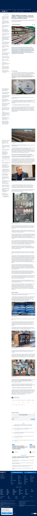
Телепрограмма (9, 9)
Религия (25, 482)
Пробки (22, 9)
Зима (18, 475)
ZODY (24, 9)
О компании (2, 475)
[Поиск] (33, 11)
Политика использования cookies (22, 503)
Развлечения (26, 481)
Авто (11, 475)
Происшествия (26, 479)
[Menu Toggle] (1, 11)
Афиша (12, 9)
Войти (14, 419)
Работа (25, 480)
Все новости (6, 14)
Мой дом (19, 480)
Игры (26, 9)
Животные (12, 482)
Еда (11, 481)
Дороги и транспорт (13, 480)
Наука (19, 481)
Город (11, 479)
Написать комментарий (16, 24)
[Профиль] (36, 11)
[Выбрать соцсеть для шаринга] (34, 24)
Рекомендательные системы (22, 504)
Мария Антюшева (16, 397)
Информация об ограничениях (22, 502)
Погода (5, 9)
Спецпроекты (32, 481)
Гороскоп (15, 9)
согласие (4, 511)
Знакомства (2, 9)
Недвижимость (20, 482)
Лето (18, 479)
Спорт (31, 475)
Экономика (31, 480)
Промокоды (29, 9)
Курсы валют (19, 9)
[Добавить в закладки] (32, 24)
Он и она (25, 475)
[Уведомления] (34, 11)
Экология (31, 479)
